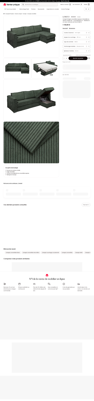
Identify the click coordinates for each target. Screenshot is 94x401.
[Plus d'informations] (89, 55)
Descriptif (65, 28)
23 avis (78, 16)
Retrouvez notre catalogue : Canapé (13, 183)
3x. (68, 62)
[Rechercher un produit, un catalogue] (23, 4)
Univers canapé (18, 13)
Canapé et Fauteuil (9, 13)
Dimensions (72, 28)
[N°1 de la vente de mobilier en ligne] (12, 4)
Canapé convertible (31, 13)
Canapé (24, 13)
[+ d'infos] (69, 61)
